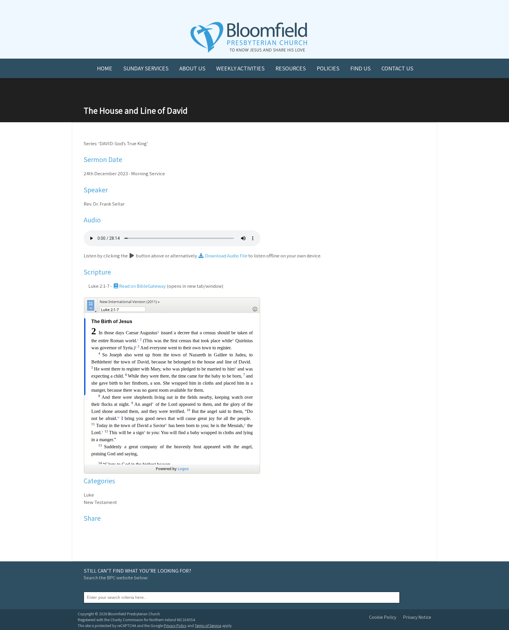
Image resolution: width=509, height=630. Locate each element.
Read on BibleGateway (142, 286)
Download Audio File (225, 255)
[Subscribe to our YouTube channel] (228, 9)
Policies (328, 68)
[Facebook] (88, 532)
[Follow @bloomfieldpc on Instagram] (254, 9)
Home (104, 68)
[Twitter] (96, 532)
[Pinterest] (104, 532)
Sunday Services (145, 68)
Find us (360, 68)
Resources (290, 68)
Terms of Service (208, 625)
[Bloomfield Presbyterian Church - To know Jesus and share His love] (248, 52)
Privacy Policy (175, 625)
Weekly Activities (240, 68)
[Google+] (111, 532)
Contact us (397, 68)
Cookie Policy (382, 617)
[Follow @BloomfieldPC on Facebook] (241, 9)
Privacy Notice (417, 617)
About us (192, 68)
